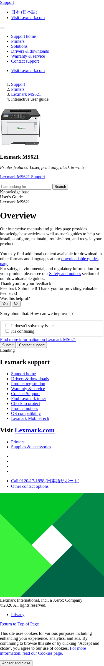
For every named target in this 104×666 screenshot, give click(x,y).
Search (60, 187)
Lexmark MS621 (26, 94)
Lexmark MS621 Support (22, 176)
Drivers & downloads (30, 378)
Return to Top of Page (19, 624)
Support (18, 84)
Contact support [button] (25, 61)
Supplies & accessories (31, 446)
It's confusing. (23, 331)
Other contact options (30, 486)
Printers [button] (17, 41)
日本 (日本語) (24, 12)
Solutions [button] (19, 46)
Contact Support (25, 393)
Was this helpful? (15, 298)
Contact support (32, 345)
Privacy (17, 614)
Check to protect (25, 403)
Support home (23, 373)
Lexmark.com (35, 430)
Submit (8, 345)
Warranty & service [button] (28, 56)
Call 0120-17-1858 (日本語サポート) (45, 480)
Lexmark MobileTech (30, 418)
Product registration (28, 383)
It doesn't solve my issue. (33, 325)
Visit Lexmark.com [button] (28, 17)
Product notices (24, 408)
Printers (17, 89)
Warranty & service (28, 388)
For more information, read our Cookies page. (43, 651)
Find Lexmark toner (28, 398)
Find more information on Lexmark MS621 (38, 339)
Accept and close (16, 663)
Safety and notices (65, 273)
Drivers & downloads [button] (30, 51)
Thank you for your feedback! (26, 283)
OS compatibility (26, 413)
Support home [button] (23, 36)
